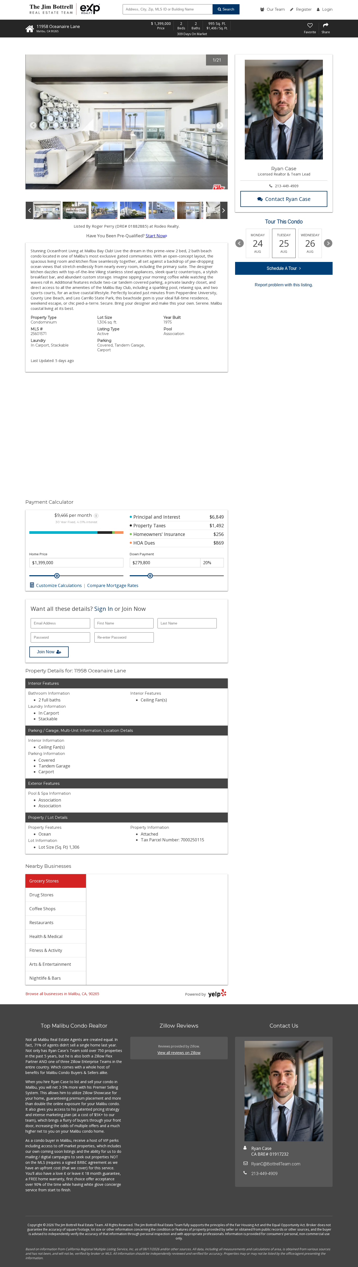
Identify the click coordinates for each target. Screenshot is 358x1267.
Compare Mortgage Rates (112, 585)
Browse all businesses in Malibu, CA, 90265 (62, 993)
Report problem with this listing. (284, 285)
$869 (219, 543)
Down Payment (142, 554)
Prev (239, 243)
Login (327, 9)
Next (328, 243)
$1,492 (217, 525)
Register (304, 9)
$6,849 (217, 517)
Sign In (103, 608)
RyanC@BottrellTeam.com (275, 1163)
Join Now (46, 652)
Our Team (276, 9)
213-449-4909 (287, 185)
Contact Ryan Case (288, 198)
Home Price (38, 554)
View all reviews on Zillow (179, 1052)
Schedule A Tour (282, 268)
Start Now (156, 236)
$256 (219, 534)
